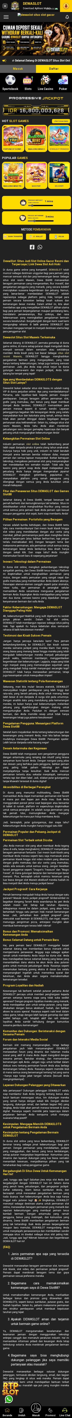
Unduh (21, 1415)
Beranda (7, 1415)
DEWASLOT (55, 269)
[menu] (6, 17)
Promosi (50, 1415)
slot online (32, 444)
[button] (65, 39)
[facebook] (32, 247)
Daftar (54, 68)
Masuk (18, 68)
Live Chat (64, 1415)
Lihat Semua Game (61, 121)
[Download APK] (66, 6)
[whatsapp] (40, 247)
